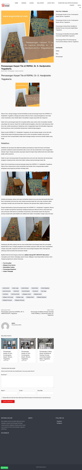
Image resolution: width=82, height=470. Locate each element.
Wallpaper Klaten (30, 297)
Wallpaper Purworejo (7, 300)
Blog (79, 5)
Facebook (59, 421)
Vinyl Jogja (43, 291)
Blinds (32, 3)
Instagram (59, 423)
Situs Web (40, 390)
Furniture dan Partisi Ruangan (68, 3)
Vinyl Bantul (35, 291)
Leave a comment (19, 71)
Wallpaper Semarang (19, 300)
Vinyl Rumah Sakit (15, 294)
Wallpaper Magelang (41, 297)
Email (21, 390)
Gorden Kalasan (25, 288)
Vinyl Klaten (5, 294)
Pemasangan (11, 71)
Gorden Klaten (35, 288)
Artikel (57, 51)
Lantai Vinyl (51, 3)
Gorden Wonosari (6, 291)
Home (16, 3)
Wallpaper (40, 3)
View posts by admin (16, 324)
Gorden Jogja (15, 288)
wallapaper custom (26, 294)
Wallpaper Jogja (19, 297)
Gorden (23, 3)
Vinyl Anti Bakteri (25, 291)
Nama (3, 390)
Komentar (4, 374)
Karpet (72, 5)
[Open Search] (80, 7)
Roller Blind (16, 291)
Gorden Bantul (6, 288)
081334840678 (5, 433)
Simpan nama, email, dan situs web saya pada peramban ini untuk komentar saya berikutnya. (27, 397)
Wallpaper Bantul (37, 294)
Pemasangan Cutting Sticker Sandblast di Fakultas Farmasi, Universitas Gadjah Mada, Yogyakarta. (67, 28)
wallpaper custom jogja (8, 297)
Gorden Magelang (45, 288)
